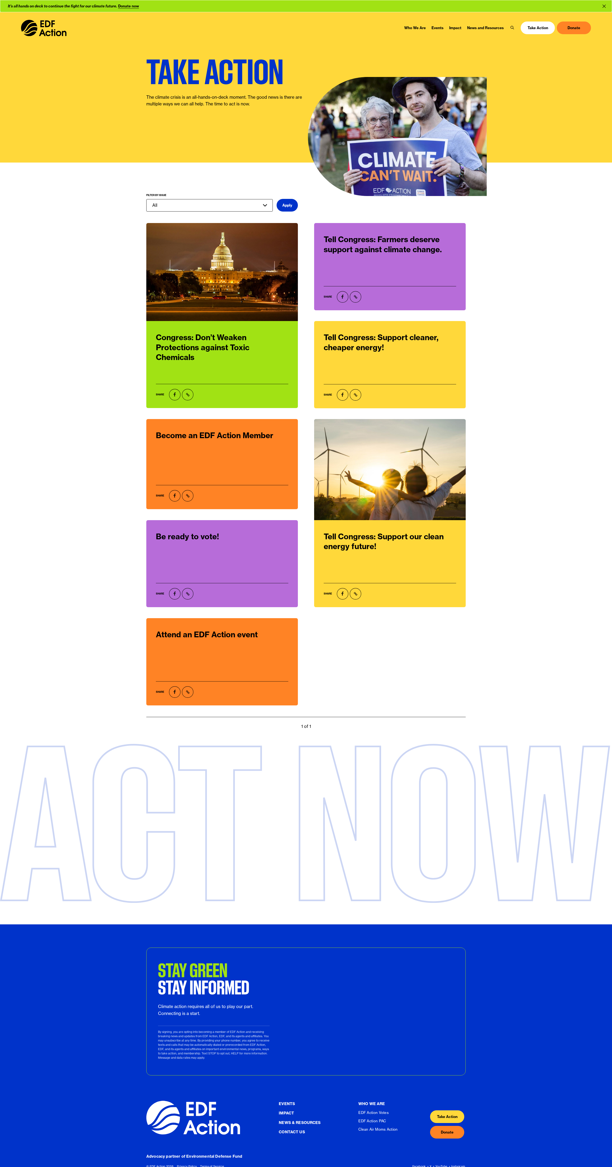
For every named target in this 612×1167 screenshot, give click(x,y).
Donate (447, 1132)
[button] (512, 28)
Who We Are (371, 1103)
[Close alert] (605, 6)
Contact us (292, 1131)
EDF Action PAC (372, 1121)
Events (287, 1103)
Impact (286, 1113)
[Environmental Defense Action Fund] (43, 28)
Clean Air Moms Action (378, 1129)
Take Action (447, 1116)
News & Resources (300, 1122)
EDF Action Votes (373, 1112)
